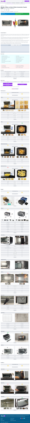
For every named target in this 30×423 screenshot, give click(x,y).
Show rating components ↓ (15, 124)
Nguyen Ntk (12, 11)
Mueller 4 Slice (3, 13)
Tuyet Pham (8, 11)
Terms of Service (12, 418)
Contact (1, 419)
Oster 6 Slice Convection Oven (19, 13)
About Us (2, 418)
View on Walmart (7, 83)
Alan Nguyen (2, 11)
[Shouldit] (3, 416)
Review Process (2, 420)
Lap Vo (5, 11)
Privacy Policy (12, 419)
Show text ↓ (15, 119)
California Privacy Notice (13, 420)
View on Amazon (22, 84)
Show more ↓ (15, 78)
